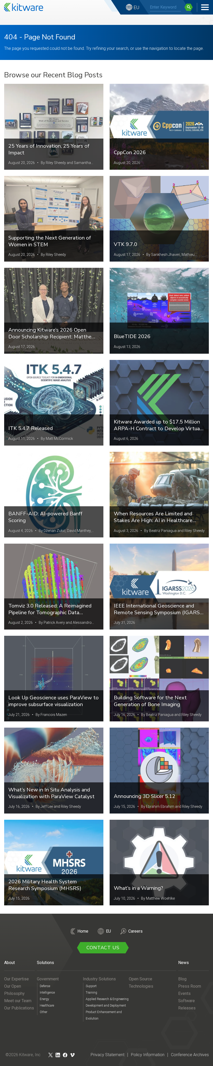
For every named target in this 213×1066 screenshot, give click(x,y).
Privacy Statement (107, 1054)
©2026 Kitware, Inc (23, 1054)
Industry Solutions (99, 978)
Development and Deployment (106, 1005)
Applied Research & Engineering (107, 999)
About (9, 962)
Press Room (189, 986)
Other (43, 1012)
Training (91, 992)
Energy (44, 999)
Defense (45, 986)
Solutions (45, 962)
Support (91, 986)
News (183, 962)
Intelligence (47, 992)
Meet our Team (17, 1000)
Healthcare (47, 1005)
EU (136, 7)
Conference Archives (190, 1054)
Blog (182, 978)
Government (48, 978)
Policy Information (147, 1054)
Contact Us (102, 948)
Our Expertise (16, 978)
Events (184, 993)
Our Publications (19, 1008)
